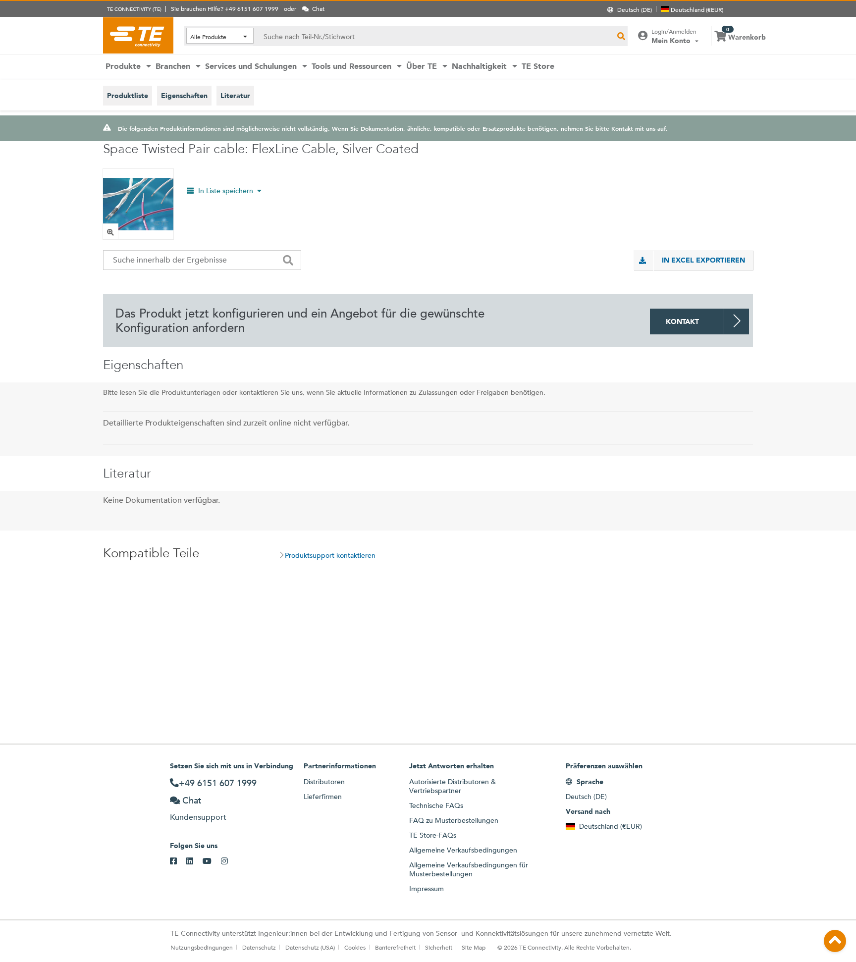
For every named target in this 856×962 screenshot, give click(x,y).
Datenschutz (259, 947)
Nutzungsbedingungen (201, 947)
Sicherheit (438, 947)
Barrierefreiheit (395, 947)
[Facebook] (178, 861)
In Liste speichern (225, 190)
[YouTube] (212, 861)
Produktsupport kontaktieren (330, 555)
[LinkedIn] (194, 861)
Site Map (473, 947)
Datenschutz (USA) (310, 947)
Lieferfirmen (323, 796)
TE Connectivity (138, 35)
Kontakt (682, 321)
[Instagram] (229, 861)
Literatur (235, 95)
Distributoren (324, 781)
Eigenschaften (184, 95)
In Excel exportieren (703, 260)
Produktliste (127, 95)
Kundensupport (198, 817)
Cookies (355, 947)
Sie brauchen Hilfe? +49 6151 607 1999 (224, 8)
